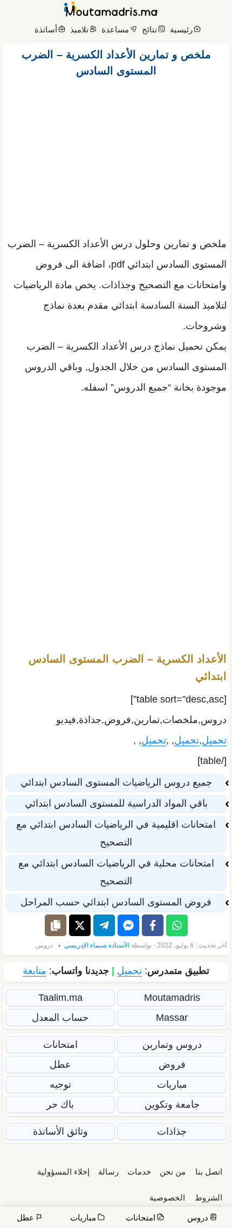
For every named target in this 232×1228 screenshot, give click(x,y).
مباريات (172, 1084)
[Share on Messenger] (128, 925)
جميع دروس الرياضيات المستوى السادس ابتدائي (116, 782)
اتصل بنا (208, 1171)
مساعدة (115, 29)
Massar (172, 1017)
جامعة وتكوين (172, 1104)
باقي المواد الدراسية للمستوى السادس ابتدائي (116, 803)
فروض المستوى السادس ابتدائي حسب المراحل (116, 902)
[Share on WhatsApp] (177, 925)
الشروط (208, 1197)
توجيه (60, 1084)
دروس (44, 945)
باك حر (60, 1104)
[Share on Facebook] (152, 925)
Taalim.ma (60, 997)
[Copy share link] (55, 925)
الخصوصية (167, 1197)
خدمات (139, 1171)
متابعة (34, 970)
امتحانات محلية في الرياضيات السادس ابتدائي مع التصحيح (116, 872)
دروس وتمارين (172, 1044)
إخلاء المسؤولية (63, 1171)
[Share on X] (80, 925)
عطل (60, 1064)
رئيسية (181, 29)
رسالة (108, 1171)
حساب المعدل (60, 1017)
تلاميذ (79, 29)
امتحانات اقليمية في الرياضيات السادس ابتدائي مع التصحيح (116, 833)
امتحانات (60, 1044)
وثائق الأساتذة (60, 1131)
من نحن (173, 1171)
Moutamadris (172, 997)
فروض (172, 1064)
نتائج (149, 29)
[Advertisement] (116, 154)
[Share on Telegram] (104, 925)
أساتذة (46, 29)
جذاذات (172, 1131)
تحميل (214, 740)
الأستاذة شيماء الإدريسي (96, 945)
